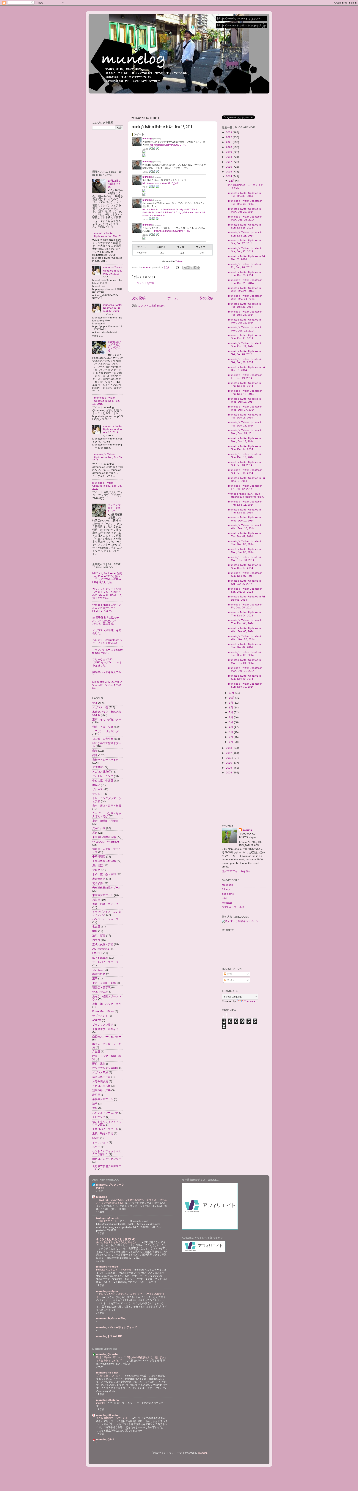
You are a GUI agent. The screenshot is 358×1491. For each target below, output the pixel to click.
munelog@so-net (107, 1372)
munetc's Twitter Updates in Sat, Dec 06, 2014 (244, 582)
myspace (227, 902)
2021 (229, 142)
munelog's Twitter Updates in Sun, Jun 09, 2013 (107, 457)
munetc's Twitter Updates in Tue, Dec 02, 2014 (244, 645)
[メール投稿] (177, 267)
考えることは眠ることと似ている (115, 1239)
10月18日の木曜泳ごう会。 (114, 183)
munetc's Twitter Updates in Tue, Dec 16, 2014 (244, 416)
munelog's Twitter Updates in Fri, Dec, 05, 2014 (245, 606)
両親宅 (96, 785)
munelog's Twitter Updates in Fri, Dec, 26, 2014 (245, 266)
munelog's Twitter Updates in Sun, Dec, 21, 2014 (245, 345)
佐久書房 (97, 767)
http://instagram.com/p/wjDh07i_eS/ (172, 231)
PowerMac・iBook (103, 1011)
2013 (229, 748)
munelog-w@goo (107, 1291)
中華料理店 (98, 856)
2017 (229, 162)
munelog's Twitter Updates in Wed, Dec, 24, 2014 (245, 297)
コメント (232, 980)
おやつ (96, 940)
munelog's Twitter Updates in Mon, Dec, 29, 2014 (245, 218)
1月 (231, 741)
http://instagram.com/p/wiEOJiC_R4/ (168, 145)
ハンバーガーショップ (105, 919)
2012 (229, 753)
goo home (228, 893)
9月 (231, 702)
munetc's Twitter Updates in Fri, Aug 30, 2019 (112, 308)
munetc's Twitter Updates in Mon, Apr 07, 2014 (113, 429)
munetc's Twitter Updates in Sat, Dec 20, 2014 (244, 353)
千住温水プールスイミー (106, 1029)
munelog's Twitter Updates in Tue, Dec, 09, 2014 (245, 543)
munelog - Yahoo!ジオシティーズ (116, 1327)
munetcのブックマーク (110, 1184)
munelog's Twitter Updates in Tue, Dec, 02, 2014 (245, 653)
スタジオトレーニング (105, 1112)
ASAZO (96, 1020)
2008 (229, 772)
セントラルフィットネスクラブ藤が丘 (106, 1153)
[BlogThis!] (188, 267)
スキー (96, 1147)
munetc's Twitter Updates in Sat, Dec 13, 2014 (244, 464)
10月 (232, 697)
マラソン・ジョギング (105, 731)
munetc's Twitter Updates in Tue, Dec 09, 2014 (244, 535)
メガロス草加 (100, 1072)
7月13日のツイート (107, 1221)
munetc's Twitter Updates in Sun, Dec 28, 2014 (244, 226)
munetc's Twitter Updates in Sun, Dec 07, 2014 (244, 566)
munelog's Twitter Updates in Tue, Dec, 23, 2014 (245, 313)
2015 (229, 171)
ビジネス (97, 789)
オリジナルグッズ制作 (105, 1068)
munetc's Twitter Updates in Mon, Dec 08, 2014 (244, 550)
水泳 (95, 703)
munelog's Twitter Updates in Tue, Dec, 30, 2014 (245, 202)
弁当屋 (96, 1051)
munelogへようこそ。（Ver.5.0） (114, 1269)
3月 (231, 732)
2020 (229, 147)
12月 (232, 180)
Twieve (179, 261)
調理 (95, 755)
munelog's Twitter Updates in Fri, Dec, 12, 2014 (245, 487)
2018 (229, 157)
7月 (231, 712)
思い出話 (97, 865)
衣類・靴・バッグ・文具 (106, 1004)
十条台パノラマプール (105, 1129)
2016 (229, 166)
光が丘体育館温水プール (106, 887)
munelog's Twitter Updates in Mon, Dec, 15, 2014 (245, 432)
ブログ (96, 870)
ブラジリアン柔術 (102, 1024)
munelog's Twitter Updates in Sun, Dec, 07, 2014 (245, 574)
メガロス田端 (100, 707)
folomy (226, 889)
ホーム (172, 298)
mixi (224, 898)
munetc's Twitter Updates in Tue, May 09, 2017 (112, 270)
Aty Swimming (100, 949)
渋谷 (95, 1108)
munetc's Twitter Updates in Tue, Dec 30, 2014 (244, 194)
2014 (229, 176)
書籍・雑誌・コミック (105, 904)
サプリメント (100, 1015)
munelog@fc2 (105, 1439)
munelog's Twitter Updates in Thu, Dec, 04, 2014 (245, 622)
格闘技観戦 (98, 974)
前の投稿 (206, 298)
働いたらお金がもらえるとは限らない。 (118, 1242)
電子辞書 (97, 883)
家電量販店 (98, 879)
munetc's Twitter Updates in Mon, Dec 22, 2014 (244, 321)
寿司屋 (96, 1094)
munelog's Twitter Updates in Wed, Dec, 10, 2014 (245, 527)
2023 (229, 132)
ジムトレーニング (102, 776)
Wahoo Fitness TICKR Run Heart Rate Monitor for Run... (246, 495)
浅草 (95, 1103)
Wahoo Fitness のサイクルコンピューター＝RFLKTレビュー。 (106, 607)
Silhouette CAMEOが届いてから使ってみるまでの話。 (107, 685)
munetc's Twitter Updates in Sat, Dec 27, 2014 (244, 242)
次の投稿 (138, 298)
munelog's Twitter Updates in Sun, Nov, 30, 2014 (245, 685)
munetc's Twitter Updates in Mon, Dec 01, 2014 (244, 661)
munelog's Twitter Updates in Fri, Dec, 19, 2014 (245, 376)
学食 (95, 931)
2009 (229, 767)
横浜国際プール (101, 1077)
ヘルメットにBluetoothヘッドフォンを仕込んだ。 (107, 641)
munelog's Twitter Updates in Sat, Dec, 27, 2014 (245, 250)
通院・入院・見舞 (102, 727)
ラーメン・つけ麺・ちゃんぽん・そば (106, 815)
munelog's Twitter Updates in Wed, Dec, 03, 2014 (245, 638)
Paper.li (100, 1187)
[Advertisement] (156, 103)
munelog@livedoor (108, 1415)
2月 (231, 737)
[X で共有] (191, 267)
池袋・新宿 (98, 935)
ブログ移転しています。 (110, 1375)
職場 (95, 750)
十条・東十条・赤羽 (104, 874)
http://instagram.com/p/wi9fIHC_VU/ (160, 183)
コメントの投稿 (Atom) (151, 305)
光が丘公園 (98, 828)
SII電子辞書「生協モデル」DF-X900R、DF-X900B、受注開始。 (105, 620)
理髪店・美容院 (101, 987)
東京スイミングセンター (106, 719)
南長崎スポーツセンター (106, 1036)
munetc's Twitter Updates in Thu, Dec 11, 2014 (244, 511)
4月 (231, 727)
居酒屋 (96, 899)
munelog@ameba (107, 1354)
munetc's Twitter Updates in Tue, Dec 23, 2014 (244, 305)
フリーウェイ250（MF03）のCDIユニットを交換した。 (107, 662)
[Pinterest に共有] (198, 267)
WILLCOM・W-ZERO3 (105, 841)
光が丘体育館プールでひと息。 (113, 1418)
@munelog (156, 139)
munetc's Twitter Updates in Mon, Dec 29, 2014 (244, 210)
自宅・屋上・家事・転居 (106, 805)
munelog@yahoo (107, 1266)
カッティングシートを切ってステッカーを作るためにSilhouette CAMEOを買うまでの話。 (107, 593)
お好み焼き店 (100, 1081)
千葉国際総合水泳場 (104, 861)
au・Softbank (100, 957)
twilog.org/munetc (107, 1218)
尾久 (95, 832)
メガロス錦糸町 (101, 771)
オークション (100, 1142)
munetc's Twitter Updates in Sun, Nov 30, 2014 (244, 677)
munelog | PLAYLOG (109, 1336)
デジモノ (97, 793)
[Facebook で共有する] (195, 267)
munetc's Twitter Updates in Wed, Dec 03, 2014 (244, 630)
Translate (249, 1001)
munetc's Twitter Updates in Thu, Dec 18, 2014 (244, 384)
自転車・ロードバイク (105, 759)
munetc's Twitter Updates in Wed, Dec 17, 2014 (244, 400)
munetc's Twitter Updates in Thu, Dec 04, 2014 (244, 614)
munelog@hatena (107, 1400)
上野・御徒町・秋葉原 (105, 820)
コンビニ (97, 969)
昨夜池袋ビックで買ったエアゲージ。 (114, 347)
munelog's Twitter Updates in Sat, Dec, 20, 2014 (245, 361)
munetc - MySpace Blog (111, 1318)
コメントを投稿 (145, 283)
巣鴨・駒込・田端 (102, 1133)
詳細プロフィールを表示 (236, 871)
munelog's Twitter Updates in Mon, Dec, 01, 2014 (245, 669)
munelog (101, 1196)
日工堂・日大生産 (102, 738)
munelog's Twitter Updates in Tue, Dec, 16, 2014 (245, 424)
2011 (229, 757)
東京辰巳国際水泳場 (104, 837)
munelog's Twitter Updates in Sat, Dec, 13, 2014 (245, 471)
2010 (229, 762)
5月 (231, 722)
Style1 (96, 1138)
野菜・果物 (98, 1063)
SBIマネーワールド (233, 907)
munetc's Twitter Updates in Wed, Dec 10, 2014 (244, 519)
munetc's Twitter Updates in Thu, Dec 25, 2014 (244, 274)
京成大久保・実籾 (102, 944)
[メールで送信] (184, 267)
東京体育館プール (102, 895)
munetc (247, 830)
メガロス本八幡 (101, 1085)
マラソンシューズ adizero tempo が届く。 (107, 651)
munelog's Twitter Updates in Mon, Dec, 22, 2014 (245, 329)
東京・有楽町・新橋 (104, 983)
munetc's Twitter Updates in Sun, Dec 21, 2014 (244, 337)
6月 (231, 717)
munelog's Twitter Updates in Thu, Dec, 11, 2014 (245, 503)
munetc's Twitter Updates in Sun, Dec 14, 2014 (244, 448)
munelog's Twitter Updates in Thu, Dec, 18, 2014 (245, 392)
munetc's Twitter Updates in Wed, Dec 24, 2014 (244, 289)
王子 (95, 978)
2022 (229, 137)
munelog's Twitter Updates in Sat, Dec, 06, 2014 (245, 590)
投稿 (229, 974)
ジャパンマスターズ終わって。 (114, 508)
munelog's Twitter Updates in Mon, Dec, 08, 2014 (245, 558)
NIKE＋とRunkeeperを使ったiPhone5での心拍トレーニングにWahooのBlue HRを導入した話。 (107, 578)
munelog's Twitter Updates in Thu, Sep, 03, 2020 (107, 485)
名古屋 (96, 926)
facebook (227, 885)
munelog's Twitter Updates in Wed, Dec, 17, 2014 (245, 408)
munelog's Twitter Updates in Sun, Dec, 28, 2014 (245, 234)
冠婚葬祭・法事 (101, 1090)
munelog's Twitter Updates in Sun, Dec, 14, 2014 (245, 456)
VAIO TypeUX (100, 992)
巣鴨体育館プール (102, 1099)
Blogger (202, 1453)
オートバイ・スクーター (106, 962)
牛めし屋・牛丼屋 (102, 780)
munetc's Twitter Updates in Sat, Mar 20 (107, 235)
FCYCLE (97, 953)
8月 (231, 707)
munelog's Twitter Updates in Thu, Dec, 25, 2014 (245, 281)
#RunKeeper (158, 215)
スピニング (98, 1117)
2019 (229, 152)
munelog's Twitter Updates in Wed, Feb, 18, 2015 (106, 400)
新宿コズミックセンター (106, 1158)
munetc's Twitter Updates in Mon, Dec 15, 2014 (244, 440)
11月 (232, 692)
